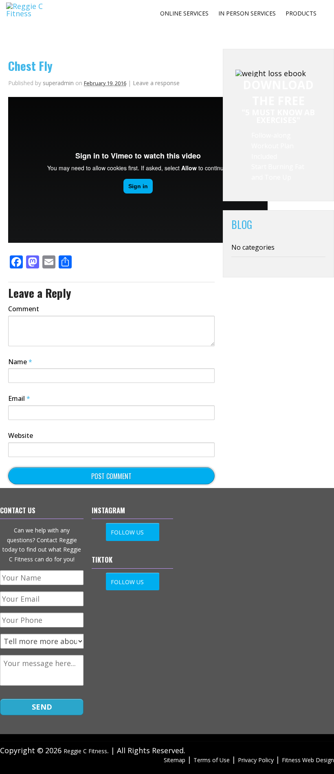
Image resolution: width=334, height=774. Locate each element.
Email (19, 398)
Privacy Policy (256, 760)
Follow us (127, 532)
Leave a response (156, 83)
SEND (42, 707)
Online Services (184, 13)
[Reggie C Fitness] (31, 13)
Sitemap (174, 760)
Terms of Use (211, 760)
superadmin (58, 83)
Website (20, 435)
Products (301, 13)
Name (20, 361)
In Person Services (247, 13)
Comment (23, 308)
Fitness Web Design (308, 760)
